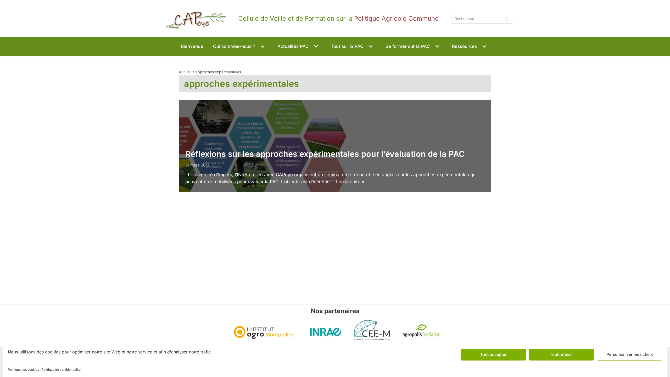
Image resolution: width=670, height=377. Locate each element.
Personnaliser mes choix (629, 354)
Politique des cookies (23, 370)
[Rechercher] (507, 18)
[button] (261, 46)
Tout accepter (493, 354)
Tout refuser (561, 354)
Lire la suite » (350, 181)
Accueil (185, 72)
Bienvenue (192, 46)
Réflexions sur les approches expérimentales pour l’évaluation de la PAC (325, 154)
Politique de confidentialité (61, 370)
